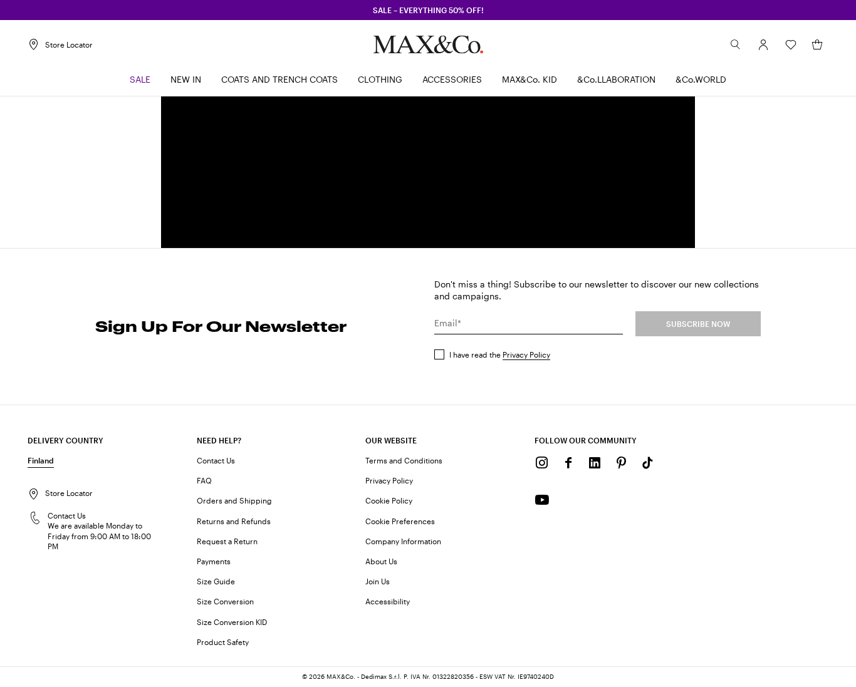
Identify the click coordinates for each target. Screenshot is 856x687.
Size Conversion (225, 601)
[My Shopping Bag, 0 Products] (817, 44)
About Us (381, 561)
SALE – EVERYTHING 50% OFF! (428, 10)
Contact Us (216, 460)
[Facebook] (568, 462)
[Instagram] (542, 462)
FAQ (204, 480)
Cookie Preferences (400, 521)
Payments (214, 561)
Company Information (403, 541)
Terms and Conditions (403, 460)
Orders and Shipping (234, 500)
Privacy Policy (526, 354)
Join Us (377, 581)
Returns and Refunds (234, 521)
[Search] (735, 44)
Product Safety (223, 642)
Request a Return (227, 541)
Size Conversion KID (232, 621)
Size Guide (216, 581)
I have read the (499, 354)
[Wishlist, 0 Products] (791, 44)
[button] (763, 44)
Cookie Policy (388, 500)
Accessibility (387, 601)
